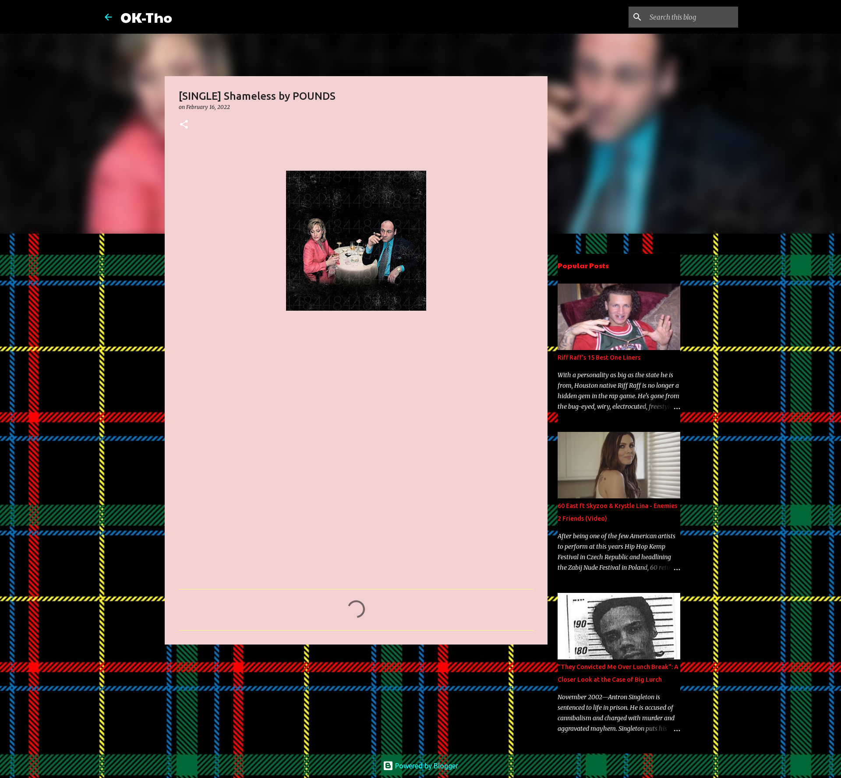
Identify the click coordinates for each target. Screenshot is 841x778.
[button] (184, 125)
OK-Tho (146, 17)
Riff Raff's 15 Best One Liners (599, 357)
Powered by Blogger (425, 766)
